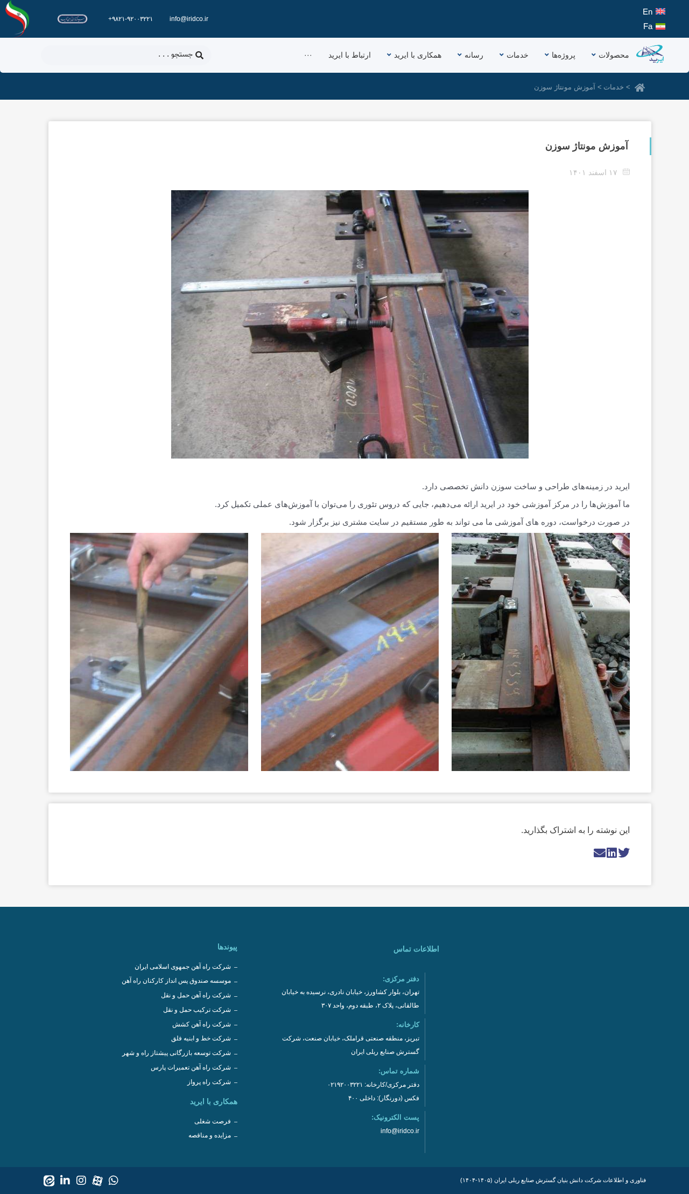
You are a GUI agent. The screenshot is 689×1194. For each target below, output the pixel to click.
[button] (624, 852)
